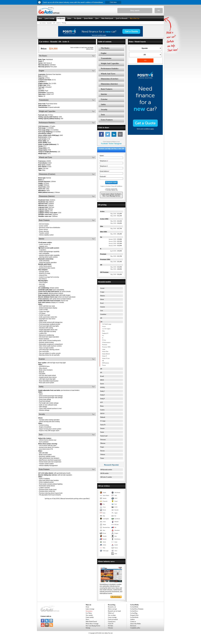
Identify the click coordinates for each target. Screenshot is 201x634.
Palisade (102, 417)
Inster (102, 384)
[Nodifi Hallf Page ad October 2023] (145, 134)
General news (112, 621)
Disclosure (133, 626)
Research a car (112, 607)
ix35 (101, 402)
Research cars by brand (114, 611)
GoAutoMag (133, 613)
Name (102, 155)
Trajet (102, 447)
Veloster (102, 454)
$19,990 (115, 239)
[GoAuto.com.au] (48, 14)
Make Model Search (91, 621)
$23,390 (116, 215)
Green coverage (112, 617)
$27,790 (116, 228)
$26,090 (116, 223)
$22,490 (115, 243)
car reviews (43, 23)
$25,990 (116, 267)
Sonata (102, 428)
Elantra (102, 296)
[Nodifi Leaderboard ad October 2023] (100, 36)
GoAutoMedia (134, 607)
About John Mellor (135, 623)
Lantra (102, 410)
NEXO (102, 413)
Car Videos (89, 613)
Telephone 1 (104, 161)
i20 (101, 318)
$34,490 (116, 274)
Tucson (102, 451)
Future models (90, 617)
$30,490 (116, 234)
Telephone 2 (104, 166)
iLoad (102, 376)
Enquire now (111, 182)
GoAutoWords (134, 617)
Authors (132, 619)
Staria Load (103, 436)
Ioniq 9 (102, 398)
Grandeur (103, 314)
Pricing (64, 23)
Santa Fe (103, 424)
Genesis (102, 307)
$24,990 (115, 245)
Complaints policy (135, 628)
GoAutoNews (134, 611)
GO (159, 10)
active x (58, 23)
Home (87, 607)
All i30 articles (104, 473)
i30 (54, 23)
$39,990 (116, 251)
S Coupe (102, 421)
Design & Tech (134, 615)
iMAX (102, 380)
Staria (102, 432)
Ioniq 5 (102, 391)
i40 (101, 369)
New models (89, 615)
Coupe (102, 292)
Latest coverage (90, 609)
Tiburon (102, 443)
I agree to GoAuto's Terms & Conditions (111, 186)
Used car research (113, 619)
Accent (102, 288)
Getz (101, 310)
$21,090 (116, 213)
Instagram (118, 143)
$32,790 (116, 256)
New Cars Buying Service (93, 626)
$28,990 (116, 269)
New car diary (112, 615)
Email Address (104, 171)
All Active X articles (106, 477)
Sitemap (88, 628)
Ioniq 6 (102, 395)
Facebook (104, 143)
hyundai (49, 23)
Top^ (93, 55)
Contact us (133, 621)
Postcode (103, 176)
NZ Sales (110, 626)
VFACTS (110, 623)
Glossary (110, 628)
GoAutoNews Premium (136, 609)
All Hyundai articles (106, 469)
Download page (116, 596)
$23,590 (116, 221)
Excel (101, 303)
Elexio (102, 299)
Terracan (103, 439)
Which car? (111, 613)
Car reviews (89, 611)
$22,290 (115, 241)
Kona (102, 406)
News (87, 619)
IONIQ (102, 387)
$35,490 (116, 261)
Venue (102, 458)
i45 (101, 372)
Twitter (111, 143)
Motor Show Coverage (92, 623)
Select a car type (112, 609)
